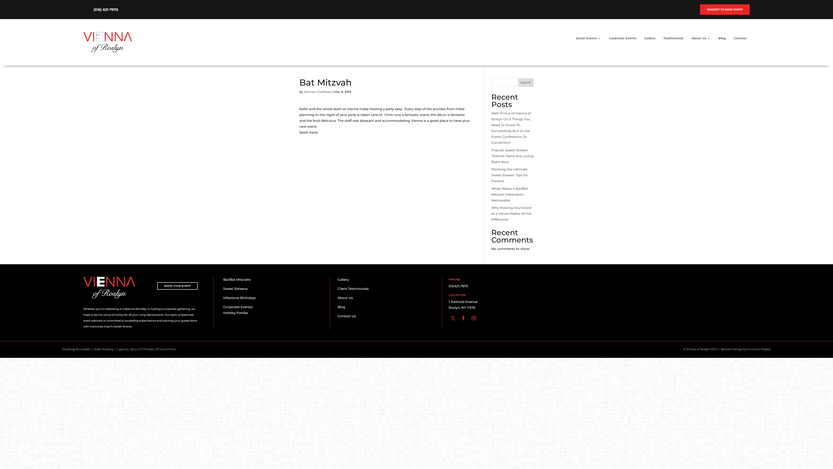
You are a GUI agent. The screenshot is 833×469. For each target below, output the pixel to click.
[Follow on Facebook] (463, 318)
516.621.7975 (458, 286)
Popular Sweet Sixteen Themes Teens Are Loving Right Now (512, 156)
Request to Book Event (725, 9)
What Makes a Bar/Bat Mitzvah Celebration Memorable (509, 194)
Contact (740, 38)
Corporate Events (622, 38)
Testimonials (673, 38)
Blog (722, 38)
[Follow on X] (453, 318)
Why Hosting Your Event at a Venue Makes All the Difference (511, 213)
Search (525, 82)
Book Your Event (177, 285)
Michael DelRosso (318, 92)
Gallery (649, 38)
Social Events (586, 38)
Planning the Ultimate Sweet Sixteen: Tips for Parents (509, 175)
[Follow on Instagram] (473, 318)
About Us (698, 38)
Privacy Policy (165, 349)
